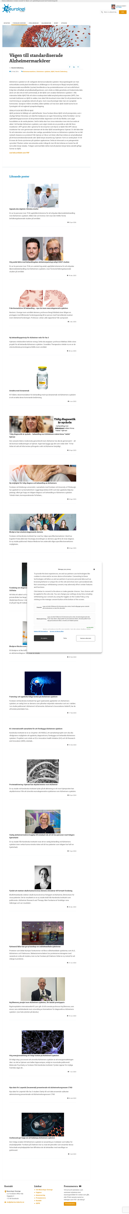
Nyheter (7, 23)
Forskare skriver (19, 23)
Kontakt (38, 1201)
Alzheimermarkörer (29, 71)
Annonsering (40, 1195)
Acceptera (44, 638)
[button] (94, 569)
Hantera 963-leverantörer (41, 631)
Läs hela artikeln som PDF (19, 153)
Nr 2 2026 (118, 7)
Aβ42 (52, 71)
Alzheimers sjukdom (43, 71)
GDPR (38, 1203)
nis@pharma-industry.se (15, 1202)
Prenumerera (41, 1198)
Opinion (64, 23)
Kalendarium (46, 23)
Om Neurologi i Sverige (44, 1190)
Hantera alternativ (85, 638)
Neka (65, 638)
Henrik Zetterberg (61, 71)
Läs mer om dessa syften (57, 631)
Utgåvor (39, 1192)
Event (56, 23)
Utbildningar (34, 23)
